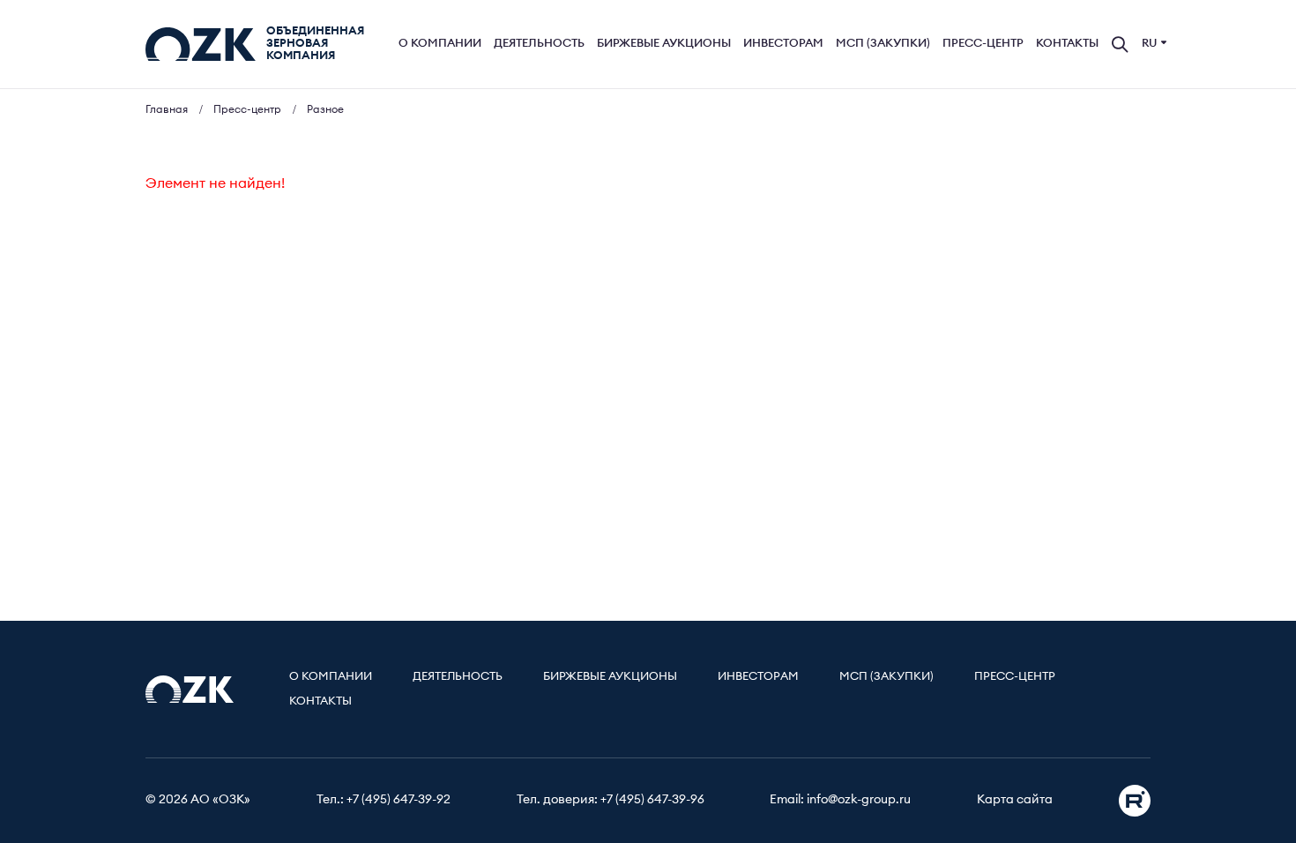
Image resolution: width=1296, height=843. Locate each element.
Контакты (1067, 43)
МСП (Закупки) (883, 43)
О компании (439, 43)
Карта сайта (1015, 800)
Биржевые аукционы (664, 43)
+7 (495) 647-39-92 (398, 800)
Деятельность (539, 43)
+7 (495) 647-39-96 (652, 800)
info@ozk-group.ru (859, 800)
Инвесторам (783, 43)
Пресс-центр (983, 43)
